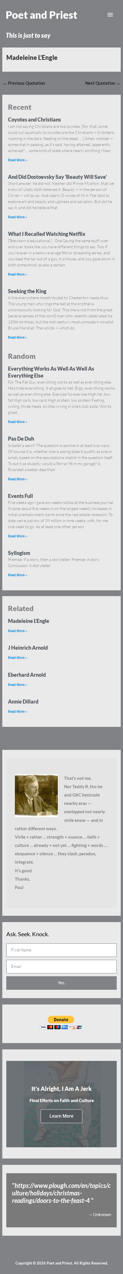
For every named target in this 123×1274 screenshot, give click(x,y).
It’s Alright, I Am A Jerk (61, 1088)
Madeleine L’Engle (28, 621)
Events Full (20, 496)
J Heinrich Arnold (28, 647)
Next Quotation (102, 83)
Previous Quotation (24, 83)
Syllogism (19, 553)
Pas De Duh (21, 438)
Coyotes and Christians (34, 119)
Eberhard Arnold (27, 675)
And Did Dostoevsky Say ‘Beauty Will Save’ (57, 177)
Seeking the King (27, 291)
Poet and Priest (41, 14)
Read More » (17, 160)
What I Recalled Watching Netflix (46, 234)
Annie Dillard (23, 701)
